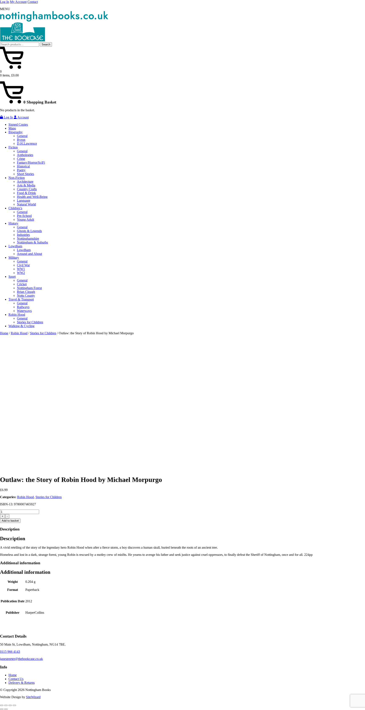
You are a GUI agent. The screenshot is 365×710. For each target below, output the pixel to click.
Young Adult (25, 219)
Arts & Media (26, 185)
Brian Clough (26, 292)
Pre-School (24, 216)
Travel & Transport (21, 299)
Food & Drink (26, 193)
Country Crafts (27, 189)
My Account (18, 2)
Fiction (13, 147)
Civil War (23, 265)
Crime (21, 158)
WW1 (21, 269)
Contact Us (15, 679)
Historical (23, 166)
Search (46, 44)
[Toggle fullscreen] (6, 705)
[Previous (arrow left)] (1, 709)
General (22, 136)
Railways (23, 307)
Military (13, 257)
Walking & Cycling (21, 326)
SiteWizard (33, 697)
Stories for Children (30, 322)
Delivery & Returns (21, 682)
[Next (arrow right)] (6, 709)
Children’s (15, 208)
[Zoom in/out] (1, 705)
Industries (23, 235)
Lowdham (15, 246)
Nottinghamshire (28, 238)
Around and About (29, 254)
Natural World (26, 204)
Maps (12, 128)
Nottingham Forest (29, 288)
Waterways (24, 311)
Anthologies (25, 155)
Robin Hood (16, 314)
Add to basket (10, 520)
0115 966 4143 (10, 651)
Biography (15, 132)
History (13, 223)
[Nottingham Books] (54, 20)
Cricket (22, 284)
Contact (32, 2)
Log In (4, 2)
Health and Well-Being (32, 197)
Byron (21, 139)
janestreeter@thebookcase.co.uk (21, 659)
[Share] (10, 705)
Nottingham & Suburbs (32, 242)
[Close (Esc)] (14, 705)
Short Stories (25, 174)
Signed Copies (18, 124)
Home (4, 333)
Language (23, 200)
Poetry (21, 170)
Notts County (26, 295)
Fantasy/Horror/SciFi (31, 162)
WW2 (21, 273)
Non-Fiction (16, 178)
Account (23, 117)
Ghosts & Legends (29, 231)
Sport (12, 276)
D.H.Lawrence (27, 143)
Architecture (25, 181)
